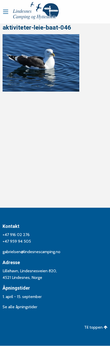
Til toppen (94, 327)
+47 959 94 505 (17, 241)
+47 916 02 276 (16, 234)
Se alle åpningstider (20, 306)
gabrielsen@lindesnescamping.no (31, 251)
